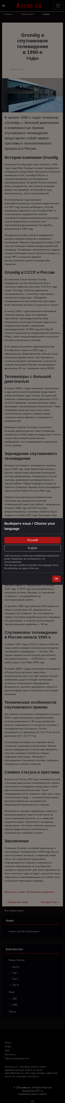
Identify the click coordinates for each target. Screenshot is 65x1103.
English (32, 548)
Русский (32, 540)
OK (56, 578)
